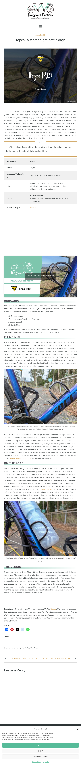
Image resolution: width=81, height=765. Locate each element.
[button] (78, 729)
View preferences (40, 757)
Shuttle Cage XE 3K (20, 458)
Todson (33, 207)
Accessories (15, 648)
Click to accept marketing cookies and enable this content (40, 277)
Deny (40, 751)
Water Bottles (34, 648)
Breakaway (46, 489)
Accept (40, 745)
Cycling (21, 648)
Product (27, 648)
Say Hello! (46, 762)
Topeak (53, 609)
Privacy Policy (36, 762)
